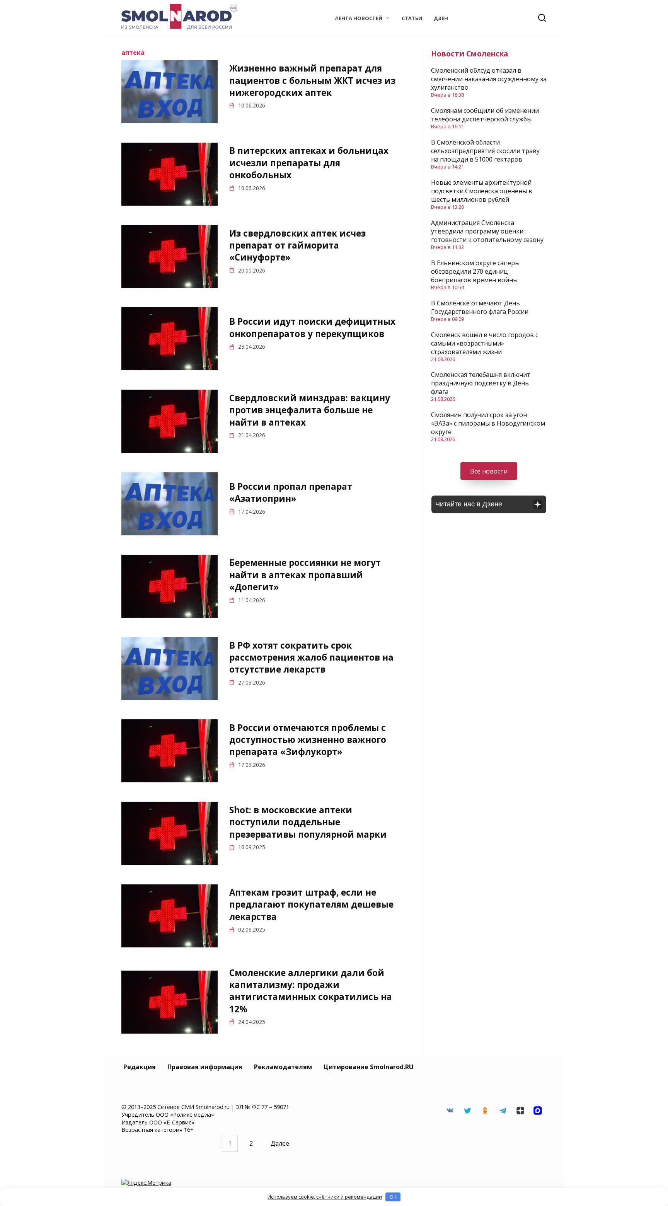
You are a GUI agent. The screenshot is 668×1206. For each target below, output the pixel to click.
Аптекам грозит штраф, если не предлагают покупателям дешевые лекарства (311, 904)
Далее (280, 1143)
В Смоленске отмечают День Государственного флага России (479, 307)
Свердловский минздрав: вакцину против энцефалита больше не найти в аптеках (309, 410)
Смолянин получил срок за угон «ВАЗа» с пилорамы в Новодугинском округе (488, 423)
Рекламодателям (283, 1067)
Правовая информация (204, 1067)
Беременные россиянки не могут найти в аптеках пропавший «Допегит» (305, 575)
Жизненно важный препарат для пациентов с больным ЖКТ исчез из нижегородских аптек (312, 80)
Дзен (441, 18)
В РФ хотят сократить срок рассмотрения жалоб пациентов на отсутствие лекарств (311, 657)
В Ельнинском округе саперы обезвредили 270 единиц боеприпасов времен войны (475, 271)
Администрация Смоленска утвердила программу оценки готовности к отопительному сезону (487, 231)
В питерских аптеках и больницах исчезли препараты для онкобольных (309, 163)
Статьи (412, 18)
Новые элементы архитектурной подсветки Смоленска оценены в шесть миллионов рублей (481, 191)
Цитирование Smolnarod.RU (369, 1067)
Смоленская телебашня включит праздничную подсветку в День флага (480, 383)
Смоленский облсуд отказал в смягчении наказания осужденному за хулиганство (489, 79)
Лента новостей (358, 18)
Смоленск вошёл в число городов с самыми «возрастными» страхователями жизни (484, 343)
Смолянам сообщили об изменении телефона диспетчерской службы (485, 114)
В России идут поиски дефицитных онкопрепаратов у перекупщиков (312, 328)
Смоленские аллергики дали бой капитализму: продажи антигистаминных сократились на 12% (310, 991)
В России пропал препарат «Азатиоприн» (290, 492)
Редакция (139, 1067)
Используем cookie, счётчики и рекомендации (325, 1196)
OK (393, 1196)
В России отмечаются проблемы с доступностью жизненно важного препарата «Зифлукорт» (307, 740)
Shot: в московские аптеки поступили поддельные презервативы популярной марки (308, 822)
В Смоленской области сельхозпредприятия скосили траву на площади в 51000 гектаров (485, 151)
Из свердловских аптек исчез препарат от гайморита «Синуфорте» (297, 245)
